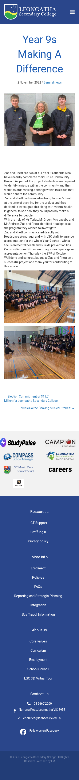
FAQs (38, 587)
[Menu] (72, 12)
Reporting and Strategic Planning (38, 596)
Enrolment (38, 568)
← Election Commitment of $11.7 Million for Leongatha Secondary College (31, 398)
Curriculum (38, 651)
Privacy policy (38, 541)
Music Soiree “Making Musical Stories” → (48, 408)
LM (53, 761)
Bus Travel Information (38, 615)
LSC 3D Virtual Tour (38, 678)
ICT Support (38, 523)
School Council (38, 669)
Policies (38, 577)
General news (53, 82)
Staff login (38, 532)
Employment (38, 660)
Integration (38, 605)
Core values (38, 641)
